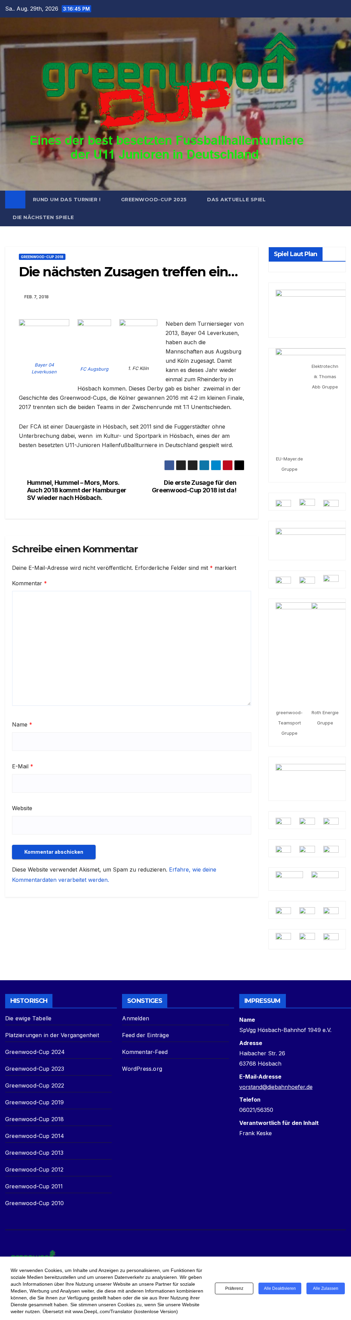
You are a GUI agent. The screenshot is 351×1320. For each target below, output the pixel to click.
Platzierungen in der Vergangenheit (52, 1035)
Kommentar (29, 583)
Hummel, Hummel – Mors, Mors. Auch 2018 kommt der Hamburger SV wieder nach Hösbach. (76, 490)
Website (22, 808)
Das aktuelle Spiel (236, 199)
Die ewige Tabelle (28, 1018)
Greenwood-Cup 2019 (34, 1102)
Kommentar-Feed (145, 1051)
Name (22, 724)
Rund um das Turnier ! (67, 199)
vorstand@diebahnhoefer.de (276, 1086)
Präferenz (234, 1288)
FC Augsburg (94, 369)
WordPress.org (142, 1068)
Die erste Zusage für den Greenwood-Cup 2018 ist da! (194, 486)
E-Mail (22, 766)
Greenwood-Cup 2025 (155, 199)
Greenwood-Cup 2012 (34, 1169)
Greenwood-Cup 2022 (34, 1085)
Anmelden (135, 1018)
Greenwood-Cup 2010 (34, 1203)
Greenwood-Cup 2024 (35, 1051)
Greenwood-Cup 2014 (34, 1135)
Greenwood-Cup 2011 (34, 1186)
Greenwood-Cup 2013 (34, 1152)
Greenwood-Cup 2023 (34, 1068)
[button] (341, 208)
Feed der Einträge (145, 1035)
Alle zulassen (325, 1288)
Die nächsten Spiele (43, 217)
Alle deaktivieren (280, 1288)
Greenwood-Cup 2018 (42, 257)
